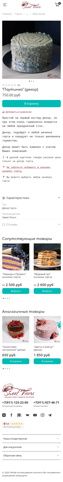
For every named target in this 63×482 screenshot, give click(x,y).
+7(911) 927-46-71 (46, 402)
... (27, 14)
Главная (6, 13)
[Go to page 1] (3, 298)
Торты (18, 13)
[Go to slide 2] (31, 81)
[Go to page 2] (5, 298)
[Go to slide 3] (33, 81)
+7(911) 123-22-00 (15, 402)
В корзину (16, 361)
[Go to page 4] (9, 298)
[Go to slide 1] (29, 81)
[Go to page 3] (7, 298)
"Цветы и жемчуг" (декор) (44, 348)
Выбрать (16, 291)
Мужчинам (39, 13)
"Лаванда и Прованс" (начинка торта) (14, 275)
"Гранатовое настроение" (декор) (13, 348)
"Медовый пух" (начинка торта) (43, 275)
